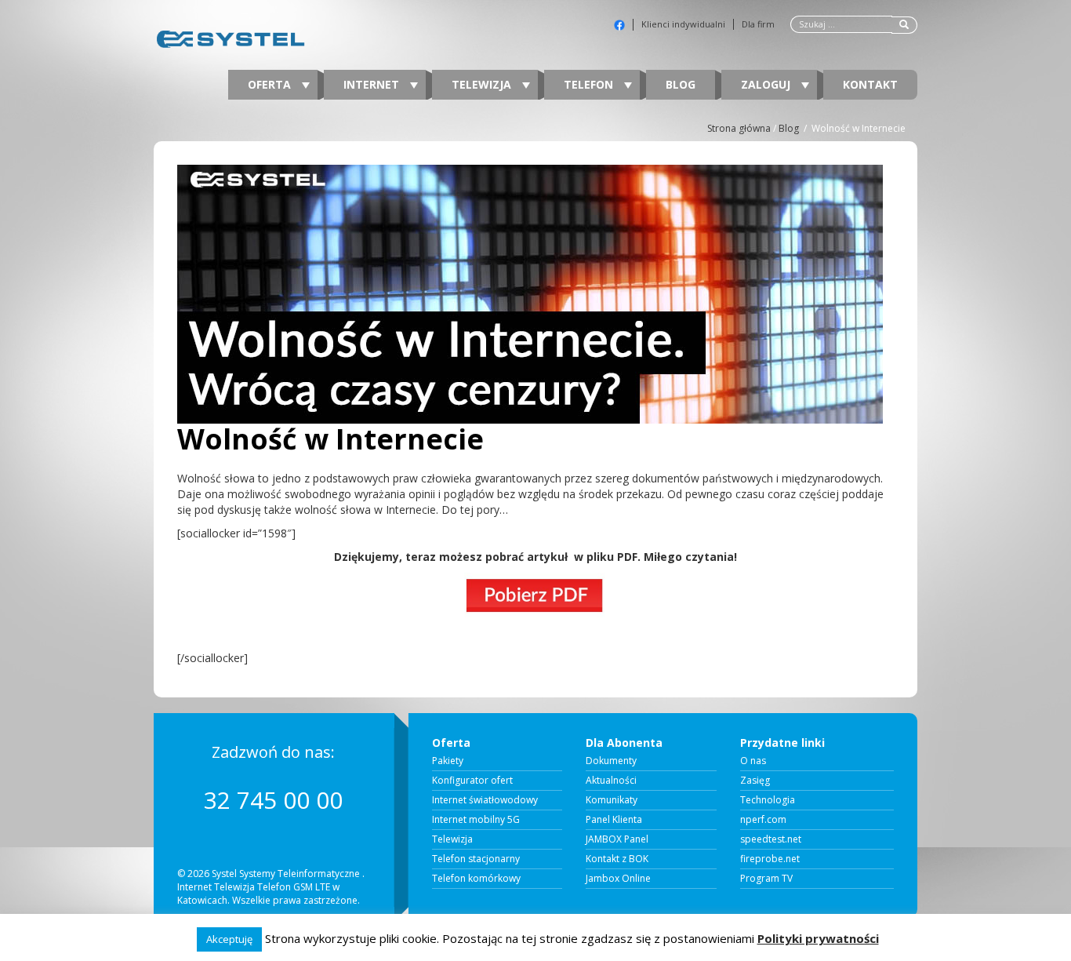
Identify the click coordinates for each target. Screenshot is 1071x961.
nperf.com (763, 819)
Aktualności (611, 780)
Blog (680, 84)
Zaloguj (767, 84)
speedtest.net (770, 839)
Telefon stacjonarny (476, 859)
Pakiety (447, 761)
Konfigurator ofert (472, 780)
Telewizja (483, 84)
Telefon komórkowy (476, 878)
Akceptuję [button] (229, 939)
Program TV (766, 878)
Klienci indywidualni (683, 24)
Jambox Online (618, 878)
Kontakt (870, 84)
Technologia (767, 800)
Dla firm (758, 24)
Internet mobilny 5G (476, 819)
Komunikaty (611, 800)
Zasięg (755, 780)
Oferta (271, 84)
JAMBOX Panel (617, 839)
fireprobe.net (770, 859)
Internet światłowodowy (485, 800)
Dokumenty (611, 761)
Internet (372, 84)
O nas (753, 761)
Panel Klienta (614, 819)
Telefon (590, 84)
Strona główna (739, 128)
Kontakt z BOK (617, 859)
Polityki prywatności (818, 938)
